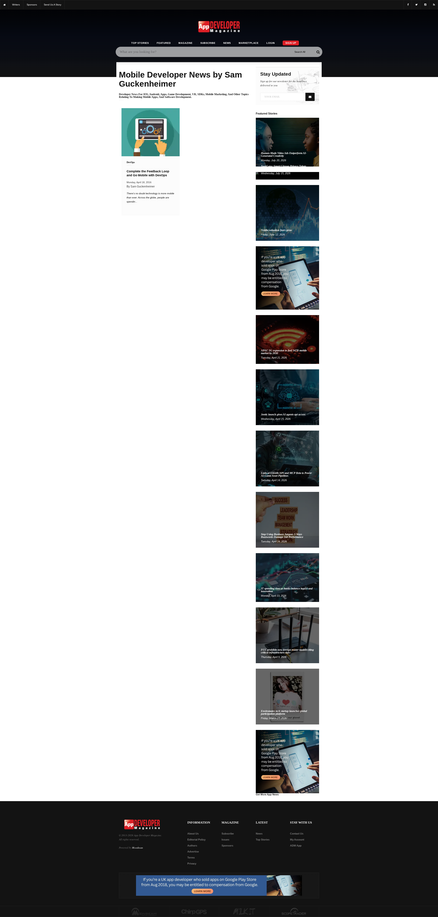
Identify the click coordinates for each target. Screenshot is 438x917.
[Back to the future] (4, 4)
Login (270, 43)
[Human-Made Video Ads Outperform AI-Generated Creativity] (287, 142)
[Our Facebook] (408, 4)
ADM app (295, 845)
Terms (191, 857)
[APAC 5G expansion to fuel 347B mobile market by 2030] (287, 339)
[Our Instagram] (425, 4)
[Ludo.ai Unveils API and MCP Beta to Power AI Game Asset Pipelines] (287, 458)
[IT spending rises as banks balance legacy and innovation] (287, 577)
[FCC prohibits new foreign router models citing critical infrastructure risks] (287, 635)
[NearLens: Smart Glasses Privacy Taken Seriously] (287, 175)
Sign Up (290, 43)
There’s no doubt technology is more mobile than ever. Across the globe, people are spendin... (150, 197)
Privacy (191, 863)
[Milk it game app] (244, 911)
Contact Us (296, 833)
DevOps (131, 162)
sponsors (32, 4)
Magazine (185, 43)
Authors (192, 845)
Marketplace (249, 43)
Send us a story (52, 4)
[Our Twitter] (416, 4)
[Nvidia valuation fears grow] (287, 212)
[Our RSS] (433, 4)
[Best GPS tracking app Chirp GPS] (194, 911)
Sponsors (227, 845)
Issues (225, 839)
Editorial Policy (196, 839)
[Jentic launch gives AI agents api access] (287, 397)
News (227, 43)
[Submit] (318, 52)
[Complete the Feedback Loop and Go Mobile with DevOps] (150, 132)
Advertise (193, 851)
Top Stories (140, 43)
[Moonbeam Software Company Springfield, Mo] (144, 911)
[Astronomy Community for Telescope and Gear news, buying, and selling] (294, 911)
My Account (297, 839)
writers (16, 4)
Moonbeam (137, 847)
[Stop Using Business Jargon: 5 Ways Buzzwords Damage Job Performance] (287, 519)
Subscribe (207, 43)
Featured (164, 43)
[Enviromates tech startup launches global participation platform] (287, 696)
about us (193, 833)
